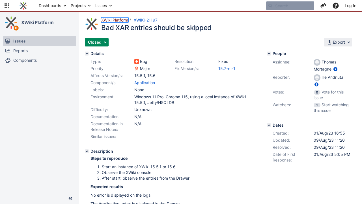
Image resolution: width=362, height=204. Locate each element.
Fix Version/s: (186, 68)
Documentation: (105, 116)
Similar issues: (103, 136)
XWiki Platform (37, 22)
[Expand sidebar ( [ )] (70, 198)
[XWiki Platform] (11, 22)
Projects (78, 5)
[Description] (87, 151)
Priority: (97, 68)
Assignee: (281, 62)
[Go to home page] (23, 5)
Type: (95, 61)
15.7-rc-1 (226, 68)
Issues (101, 5)
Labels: (97, 89)
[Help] (335, 5)
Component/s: (103, 82)
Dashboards (50, 5)
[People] (269, 54)
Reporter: (281, 77)
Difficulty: (99, 109)
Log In (350, 5)
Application (144, 82)
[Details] (87, 54)
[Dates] (269, 125)
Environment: (102, 96)
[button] (7, 5)
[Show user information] (335, 69)
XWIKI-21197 (146, 20)
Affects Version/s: (106, 75)
